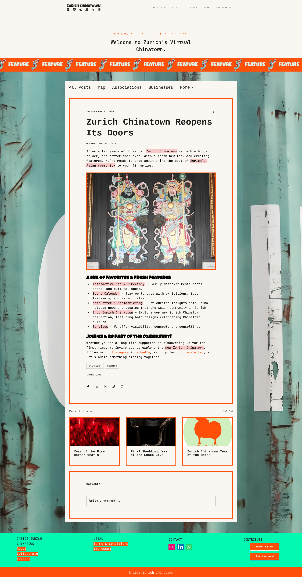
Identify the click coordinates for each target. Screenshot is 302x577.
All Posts (80, 87)
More (185, 87)
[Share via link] (113, 386)
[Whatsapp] (189, 547)
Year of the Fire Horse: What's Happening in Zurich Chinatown (92, 453)
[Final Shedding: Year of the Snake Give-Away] (151, 432)
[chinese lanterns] (94, 432)
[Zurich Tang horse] (207, 432)
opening (112, 365)
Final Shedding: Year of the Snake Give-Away (150, 453)
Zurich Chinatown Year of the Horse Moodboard (207, 453)
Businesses (161, 87)
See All (228, 410)
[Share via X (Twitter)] (96, 386)
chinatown (95, 365)
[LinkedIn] (180, 547)
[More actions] (213, 112)
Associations (127, 87)
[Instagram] (171, 547)
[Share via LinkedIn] (105, 386)
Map (101, 87)
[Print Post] (122, 386)
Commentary (94, 374)
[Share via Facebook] (88, 386)
